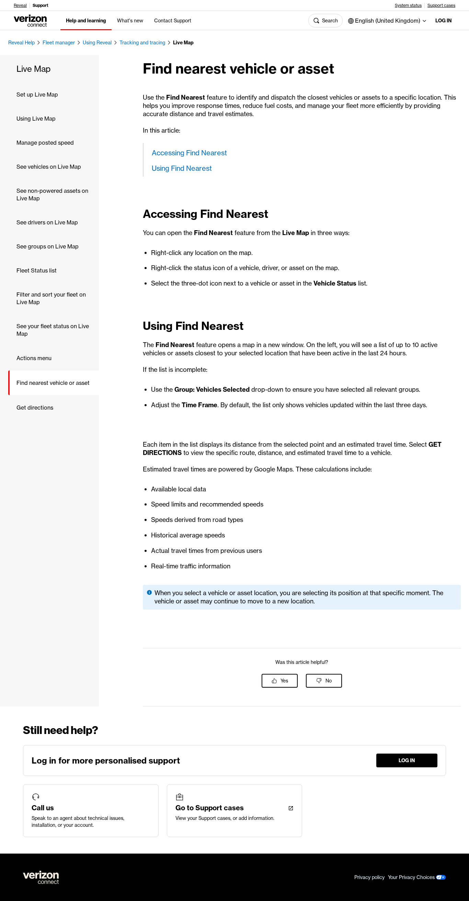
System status (408, 5)
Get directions (34, 407)
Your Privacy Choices (412, 877)
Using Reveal (97, 42)
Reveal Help (21, 42)
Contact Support (172, 21)
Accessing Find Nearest (189, 152)
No (328, 681)
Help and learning (86, 21)
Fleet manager (59, 42)
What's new (130, 21)
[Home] (30, 19)
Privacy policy (369, 877)
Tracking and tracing (142, 42)
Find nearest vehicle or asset (53, 382)
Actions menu (34, 358)
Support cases (441, 5)
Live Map (183, 42)
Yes (284, 681)
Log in (443, 21)
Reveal (20, 5)
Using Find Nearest (182, 168)
